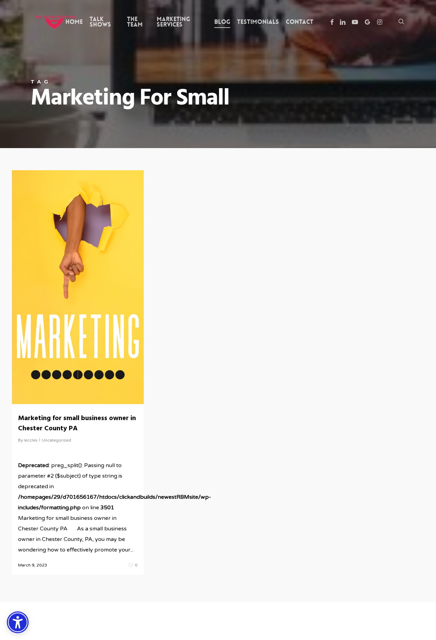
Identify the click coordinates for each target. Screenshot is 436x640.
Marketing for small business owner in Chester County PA (77, 423)
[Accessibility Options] (18, 622)
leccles (30, 440)
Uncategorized (56, 440)
